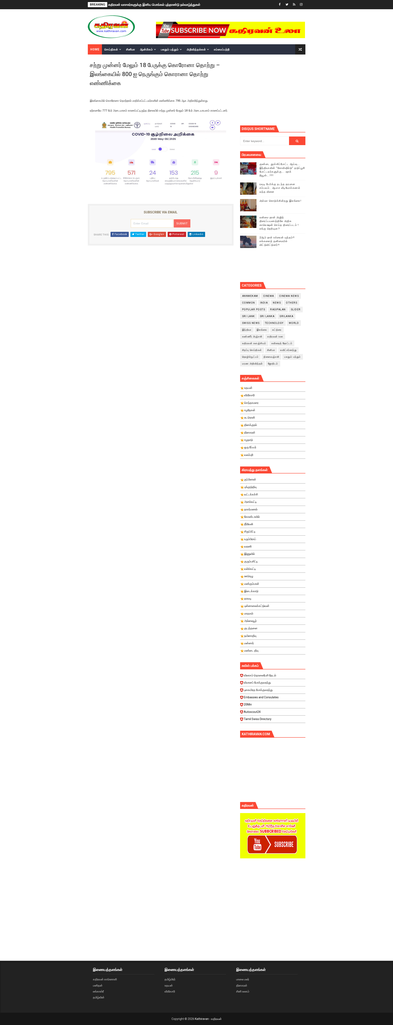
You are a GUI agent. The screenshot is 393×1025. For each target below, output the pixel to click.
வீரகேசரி (170, 991)
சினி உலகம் (242, 991)
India (264, 302)
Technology (274, 323)
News (277, 302)
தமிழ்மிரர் (170, 979)
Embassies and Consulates (261, 697)
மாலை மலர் (242, 979)
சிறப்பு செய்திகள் (252, 350)
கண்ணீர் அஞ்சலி (252, 336)
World (294, 323)
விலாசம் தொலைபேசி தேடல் (260, 675)
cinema (268, 296)
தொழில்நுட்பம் (250, 356)
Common (248, 302)
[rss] (294, 4)
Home (94, 49)
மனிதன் (98, 985)
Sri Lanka (267, 316)
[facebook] (280, 4)
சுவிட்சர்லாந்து (288, 350)
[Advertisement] (272, 896)
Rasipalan (278, 309)
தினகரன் (241, 985)
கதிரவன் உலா (275, 336)
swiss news (251, 323)
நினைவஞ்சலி (271, 356)
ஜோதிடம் (273, 363)
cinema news (289, 296)
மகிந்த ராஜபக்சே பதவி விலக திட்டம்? (133, 6)
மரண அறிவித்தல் (252, 363)
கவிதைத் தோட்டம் (281, 343)
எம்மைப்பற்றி (222, 49)
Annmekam (250, 296)
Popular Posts (253, 309)
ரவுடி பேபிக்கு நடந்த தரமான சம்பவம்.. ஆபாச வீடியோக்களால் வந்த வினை (280, 188)
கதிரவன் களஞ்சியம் (254, 343)
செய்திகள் (111, 49)
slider (296, 309)
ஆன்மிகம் (146, 49)
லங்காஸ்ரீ (98, 991)
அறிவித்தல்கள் (196, 49)
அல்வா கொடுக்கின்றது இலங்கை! (281, 200)
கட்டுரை (277, 329)
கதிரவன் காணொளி (105, 979)
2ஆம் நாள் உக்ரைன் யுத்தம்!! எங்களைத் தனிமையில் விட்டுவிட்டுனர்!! (277, 241)
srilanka (286, 316)
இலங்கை (262, 329)
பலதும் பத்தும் (170, 49)
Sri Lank (248, 316)
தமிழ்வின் (98, 997)
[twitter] (287, 4)
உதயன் (169, 985)
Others (291, 302)
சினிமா (130, 49)
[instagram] (301, 4)
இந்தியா (247, 329)
